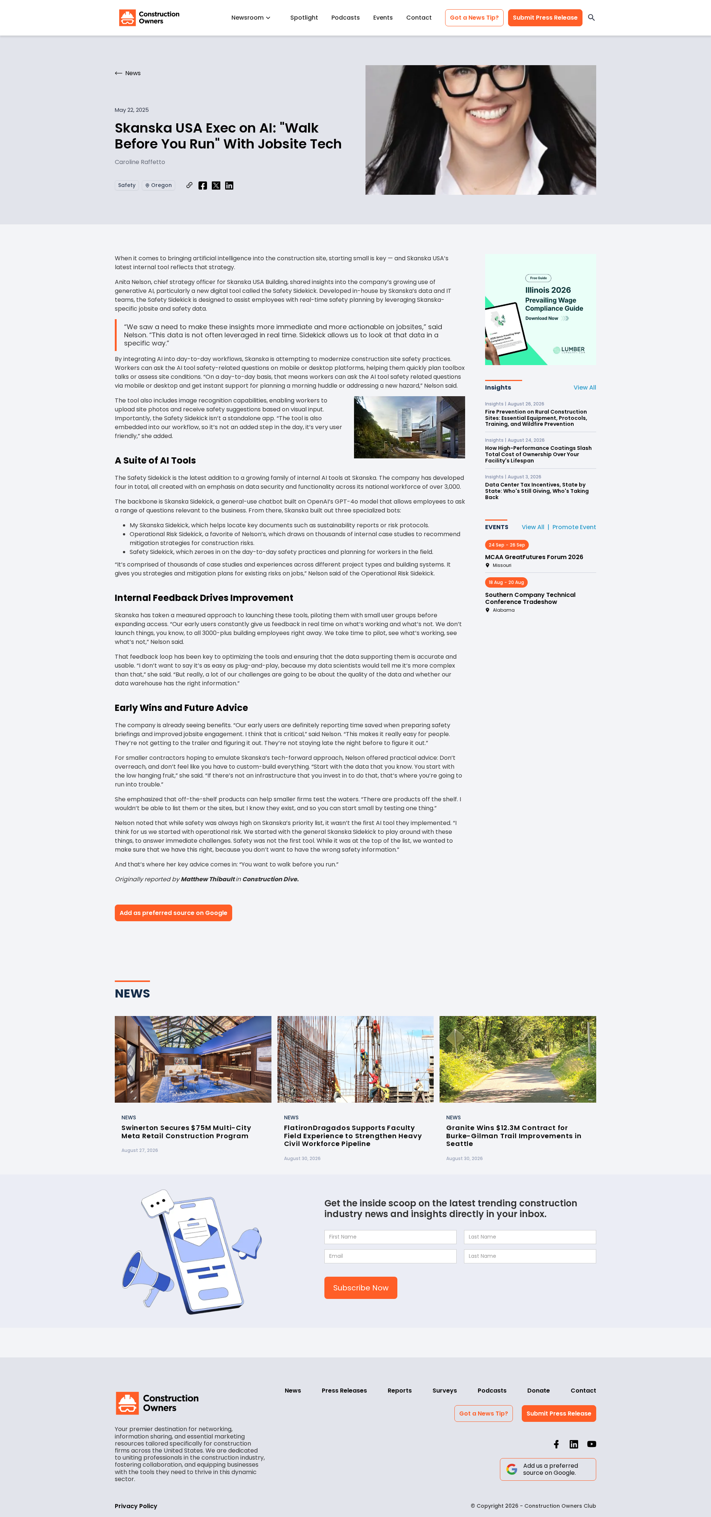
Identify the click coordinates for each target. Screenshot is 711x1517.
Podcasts (345, 17)
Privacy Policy (136, 1506)
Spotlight (304, 17)
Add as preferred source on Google (173, 913)
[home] (149, 18)
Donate (538, 1390)
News (293, 1390)
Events (383, 17)
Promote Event (574, 527)
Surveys (445, 1390)
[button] (254, 17)
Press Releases (344, 1390)
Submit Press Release (545, 17)
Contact (419, 17)
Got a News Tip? (474, 17)
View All (585, 387)
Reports (400, 1390)
